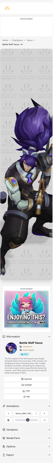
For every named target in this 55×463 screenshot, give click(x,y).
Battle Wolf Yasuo (10, 44)
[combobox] (26, 413)
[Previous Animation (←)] (8, 413)
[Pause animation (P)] (8, 420)
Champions (17, 40)
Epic (26, 354)
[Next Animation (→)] (44, 413)
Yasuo (30, 40)
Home (5, 40)
